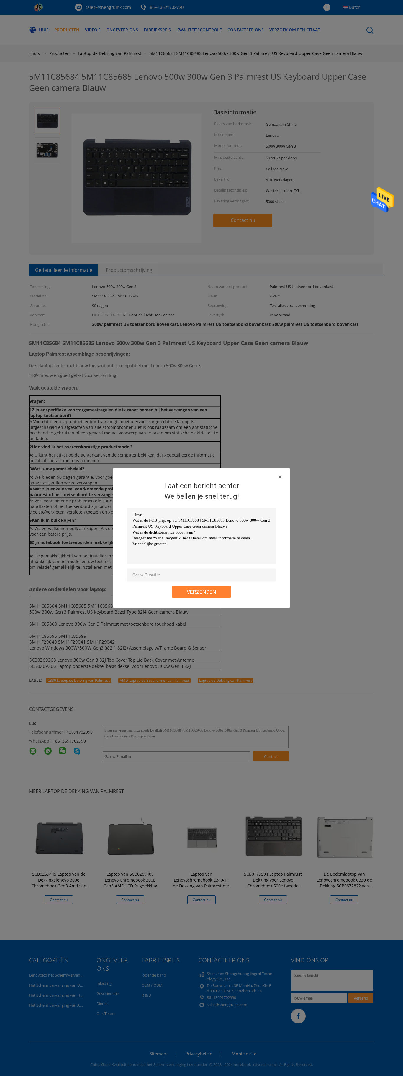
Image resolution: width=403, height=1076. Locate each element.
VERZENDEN (201, 592)
